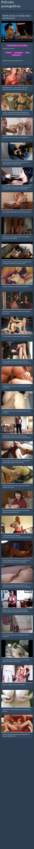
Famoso (8, 52)
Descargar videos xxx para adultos (17, 45)
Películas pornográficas (10, 4)
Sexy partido (18, 52)
